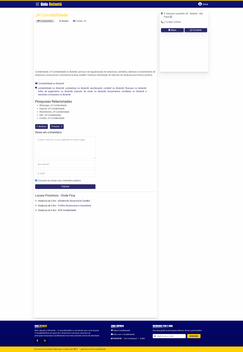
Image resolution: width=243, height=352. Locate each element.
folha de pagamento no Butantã (55, 91)
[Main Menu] (37, 4)
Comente (197, 30)
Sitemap (57, 349)
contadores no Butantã (77, 88)
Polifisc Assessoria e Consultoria (74, 205)
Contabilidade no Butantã (51, 83)
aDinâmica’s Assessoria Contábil (74, 200)
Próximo (55, 126)
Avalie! (65, 21)
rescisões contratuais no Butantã (54, 94)
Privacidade (47, 349)
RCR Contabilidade (67, 210)
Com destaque (130, 338)
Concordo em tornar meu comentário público (59, 180)
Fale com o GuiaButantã (123, 334)
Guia (51, 4)
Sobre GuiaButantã (121, 330)
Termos (37, 349)
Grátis (142, 338)
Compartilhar (46, 21)
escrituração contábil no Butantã (107, 88)
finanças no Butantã (135, 88)
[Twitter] (45, 341)
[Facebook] (37, 341)
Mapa (173, 30)
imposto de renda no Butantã (90, 91)
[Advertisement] (95, 47)
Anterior (42, 126)
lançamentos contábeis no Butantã (125, 91)
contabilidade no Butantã (51, 88)
